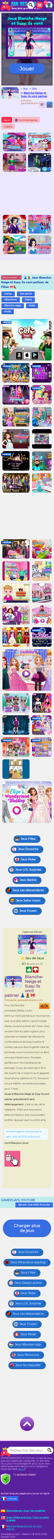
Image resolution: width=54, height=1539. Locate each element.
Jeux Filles (28, 838)
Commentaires (26, 120)
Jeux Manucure (28, 1355)
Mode (7, 311)
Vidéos (8, 126)
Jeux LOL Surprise (28, 869)
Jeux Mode (28, 1334)
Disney (8, 293)
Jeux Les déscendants (28, 890)
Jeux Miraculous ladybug (28, 1262)
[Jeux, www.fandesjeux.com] (20, 6)
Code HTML (49, 1006)
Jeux (7, 120)
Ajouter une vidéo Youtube (34, 1204)
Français (12, 1498)
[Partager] (50, 105)
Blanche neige (12, 305)
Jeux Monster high (28, 1344)
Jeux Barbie (28, 880)
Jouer (27, 68)
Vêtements (10, 299)
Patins (28, 299)
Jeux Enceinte (28, 849)
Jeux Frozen (28, 910)
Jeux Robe (28, 859)
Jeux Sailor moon (28, 900)
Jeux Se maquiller (28, 1365)
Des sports (26, 293)
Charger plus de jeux (27, 1228)
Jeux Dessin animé (28, 1283)
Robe (32, 305)
